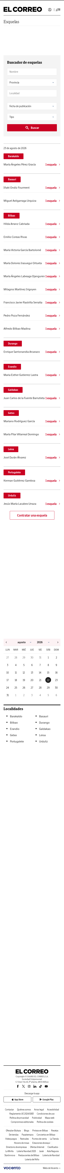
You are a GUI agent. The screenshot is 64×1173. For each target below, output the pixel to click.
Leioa (11, 449)
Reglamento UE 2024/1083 (21, 1113)
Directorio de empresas (16, 1147)
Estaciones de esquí (41, 1143)
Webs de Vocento (50, 1168)
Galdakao (13, 389)
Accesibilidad (53, 1109)
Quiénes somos (24, 1109)
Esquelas (11, 21)
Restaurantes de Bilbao (28, 1155)
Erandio (12, 366)
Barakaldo (13, 156)
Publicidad (37, 1117)
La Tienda (54, 1138)
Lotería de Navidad (51, 1155)
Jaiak (41, 1151)
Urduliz (12, 495)
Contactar (9, 1109)
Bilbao (11, 215)
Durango (12, 343)
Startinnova (9, 1155)
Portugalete (14, 472)
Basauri (12, 179)
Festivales (24, 1138)
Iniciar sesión (50, 10)
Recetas (54, 1130)
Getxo (11, 413)
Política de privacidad (19, 1117)
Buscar (35, 128)
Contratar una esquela (32, 515)
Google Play (48, 1099)
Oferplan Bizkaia (13, 1130)
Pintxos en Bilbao (40, 1130)
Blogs (26, 1130)
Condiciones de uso (46, 1113)
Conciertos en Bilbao (46, 1134)
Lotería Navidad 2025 (26, 1151)
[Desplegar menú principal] (58, 10)
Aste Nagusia (53, 1151)
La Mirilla (9, 1151)
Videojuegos (11, 1138)
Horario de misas (21, 1143)
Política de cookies (45, 1122)
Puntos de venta (39, 1138)
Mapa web (49, 1117)
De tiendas (13, 1134)
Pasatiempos (27, 1134)
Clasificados (52, 1147)
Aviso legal (39, 1109)
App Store (18, 1099)
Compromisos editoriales (22, 1122)
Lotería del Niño (32, 1159)
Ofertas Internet (37, 1147)
